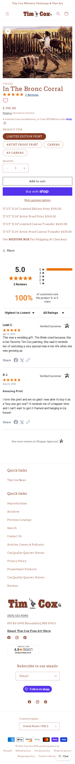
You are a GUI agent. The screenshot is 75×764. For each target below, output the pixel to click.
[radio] (55, 269)
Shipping (7, 113)
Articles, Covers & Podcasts (25, 544)
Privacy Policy (16, 561)
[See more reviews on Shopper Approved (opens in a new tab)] (28, 360)
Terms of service (62, 750)
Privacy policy (42, 750)
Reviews (12, 585)
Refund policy (23, 750)
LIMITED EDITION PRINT (24, 136)
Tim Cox (29, 746)
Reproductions (17, 503)
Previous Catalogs (19, 519)
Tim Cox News (16, 480)
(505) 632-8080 (17, 615)
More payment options (37, 200)
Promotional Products (22, 569)
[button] (7, 14)
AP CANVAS (15, 152)
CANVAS (53, 144)
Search (12, 528)
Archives (13, 511)
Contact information (50, 756)
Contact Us (14, 536)
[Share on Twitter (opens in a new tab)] (22, 360)
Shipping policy (26, 756)
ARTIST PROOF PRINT (22, 144)
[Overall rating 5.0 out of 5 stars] (13, 95)
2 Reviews (31, 94)
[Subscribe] (55, 676)
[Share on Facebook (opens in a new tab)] (16, 360)
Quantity (8, 161)
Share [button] (11, 250)
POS (36, 746)
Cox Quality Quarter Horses (26, 552)
